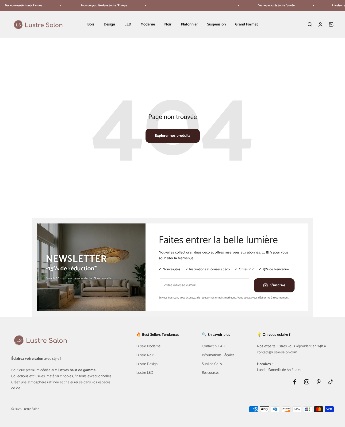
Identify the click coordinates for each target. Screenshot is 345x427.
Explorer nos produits (172, 135)
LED (127, 24)
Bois (90, 24)
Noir (168, 24)
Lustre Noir (144, 355)
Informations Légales (218, 355)
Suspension (216, 24)
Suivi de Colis (212, 364)
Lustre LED (144, 373)
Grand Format (246, 24)
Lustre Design (146, 364)
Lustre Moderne (148, 346)
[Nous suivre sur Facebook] (294, 382)
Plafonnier (189, 24)
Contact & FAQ (213, 346)
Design (109, 24)
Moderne (148, 24)
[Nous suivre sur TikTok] (330, 382)
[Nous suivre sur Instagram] (306, 382)
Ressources (210, 373)
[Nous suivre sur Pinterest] (318, 382)
